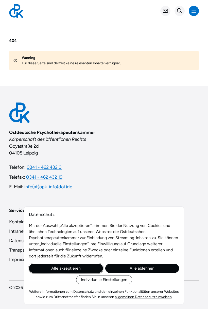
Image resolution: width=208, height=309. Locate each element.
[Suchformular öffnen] (180, 11)
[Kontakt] (165, 11)
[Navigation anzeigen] (194, 11)
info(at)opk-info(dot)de (48, 187)
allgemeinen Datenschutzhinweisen (143, 297)
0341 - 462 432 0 (44, 167)
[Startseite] (16, 11)
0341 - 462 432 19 (44, 177)
